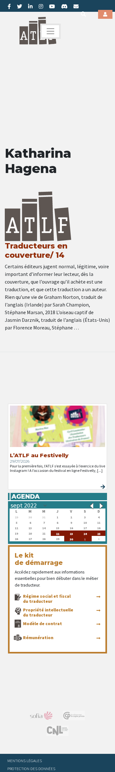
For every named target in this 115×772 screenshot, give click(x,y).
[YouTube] (52, 6)
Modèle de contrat (42, 623)
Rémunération (38, 637)
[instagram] (41, 6)
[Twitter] (19, 6)
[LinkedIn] (30, 6)
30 (71, 538)
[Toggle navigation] (50, 31)
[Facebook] (9, 6)
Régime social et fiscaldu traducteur (47, 598)
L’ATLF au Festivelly (39, 455)
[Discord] (64, 6)
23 (71, 533)
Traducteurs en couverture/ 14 (36, 250)
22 (57, 533)
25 (98, 533)
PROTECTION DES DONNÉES (31, 768)
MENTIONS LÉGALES (24, 760)
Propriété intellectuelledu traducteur (48, 612)
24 (85, 533)
